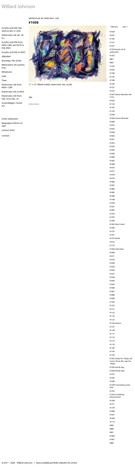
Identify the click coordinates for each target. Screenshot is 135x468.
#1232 (112, 91)
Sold (4, 76)
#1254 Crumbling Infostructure (117, 395)
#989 (112, 429)
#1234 (112, 213)
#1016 (112, 259)
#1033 (112, 125)
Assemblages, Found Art (12, 104)
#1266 (112, 227)
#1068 (112, 164)
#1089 (112, 196)
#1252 (112, 55)
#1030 (112, 270)
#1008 (112, 121)
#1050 (112, 136)
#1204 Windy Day (117, 367)
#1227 (112, 46)
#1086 (112, 295)
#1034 (112, 128)
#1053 (112, 143)
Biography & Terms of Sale (12, 124)
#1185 (112, 38)
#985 (112, 443)
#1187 (112, 76)
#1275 (112, 231)
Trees (4, 80)
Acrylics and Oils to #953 (13, 52)
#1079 (112, 178)
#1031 (112, 273)
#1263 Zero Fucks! (117, 224)
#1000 (112, 436)
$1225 (112, 66)
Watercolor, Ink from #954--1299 (44, 18)
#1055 (112, 146)
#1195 (112, 351)
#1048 (112, 288)
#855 (112, 62)
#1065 (112, 160)
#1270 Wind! (115, 238)
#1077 (112, 171)
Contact (5, 135)
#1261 (112, 206)
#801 (112, 59)
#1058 (112, 153)
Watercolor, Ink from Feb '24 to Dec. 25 (12, 97)
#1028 (112, 263)
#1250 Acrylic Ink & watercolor (117, 50)
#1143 (112, 104)
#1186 (112, 73)
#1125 (112, 245)
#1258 (112, 400)
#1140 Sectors (115, 323)
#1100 (112, 302)
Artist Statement (10, 118)
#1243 (112, 378)
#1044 (112, 280)
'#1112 (112, 421)
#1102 (112, 305)
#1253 (112, 391)
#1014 (112, 242)
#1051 (112, 139)
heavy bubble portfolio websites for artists (56, 462)
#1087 (112, 210)
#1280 (112, 411)
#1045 (112, 284)
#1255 (112, 217)
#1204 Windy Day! (117, 370)
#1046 (112, 132)
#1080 (112, 181)
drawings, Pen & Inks (12, 60)
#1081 (112, 185)
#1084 (112, 189)
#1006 (112, 252)
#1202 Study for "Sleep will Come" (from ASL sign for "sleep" (121, 361)
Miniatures (7, 71)
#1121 (112, 309)
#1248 (112, 381)
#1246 (112, 114)
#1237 (112, 374)
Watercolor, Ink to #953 (13, 91)
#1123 (112, 316)
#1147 (112, 326)
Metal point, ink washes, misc (13, 66)
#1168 (112, 199)
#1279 (112, 407)
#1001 (112, 439)
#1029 (112, 31)
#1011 (112, 256)
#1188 (112, 80)
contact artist (8, 130)
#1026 (112, 100)
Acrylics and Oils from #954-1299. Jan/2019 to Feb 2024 (13, 45)
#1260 (112, 220)
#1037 (112, 35)
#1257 (112, 235)
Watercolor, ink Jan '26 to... (12, 36)
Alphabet (6, 56)
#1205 (112, 84)
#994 (112, 425)
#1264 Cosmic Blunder (119, 118)
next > (125, 27)
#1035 (112, 69)
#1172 (112, 337)
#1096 (112, 298)
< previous (114, 27)
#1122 (112, 312)
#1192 (112, 111)
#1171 (112, 333)
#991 (112, 432)
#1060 (112, 157)
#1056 (112, 150)
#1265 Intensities (117, 249)
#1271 (112, 404)
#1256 (112, 203)
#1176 (112, 344)
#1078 (112, 174)
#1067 (112, 291)
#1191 (112, 42)
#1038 (112, 277)
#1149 (112, 330)
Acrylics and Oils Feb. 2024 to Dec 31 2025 (12, 29)
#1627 (112, 414)
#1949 (112, 418)
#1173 (112, 341)
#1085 (112, 192)
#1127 (112, 319)
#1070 (112, 167)
